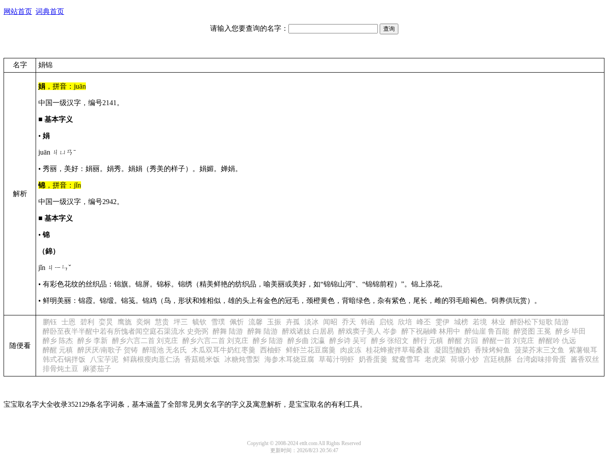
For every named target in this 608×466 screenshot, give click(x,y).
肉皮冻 (350, 350)
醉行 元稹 (428, 340)
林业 (498, 322)
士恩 (68, 322)
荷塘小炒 (464, 359)
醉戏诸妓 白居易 (308, 331)
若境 (480, 322)
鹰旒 (125, 322)
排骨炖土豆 (60, 368)
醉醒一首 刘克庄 (508, 340)
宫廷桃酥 (497, 359)
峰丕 (424, 322)
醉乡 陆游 (268, 340)
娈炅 (106, 322)
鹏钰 (50, 322)
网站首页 (18, 11)
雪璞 (218, 322)
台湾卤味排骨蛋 (541, 359)
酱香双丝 (585, 359)
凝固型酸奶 (452, 350)
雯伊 (442, 322)
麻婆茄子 (97, 368)
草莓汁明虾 (336, 359)
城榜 (461, 322)
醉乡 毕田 (570, 331)
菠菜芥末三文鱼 (539, 350)
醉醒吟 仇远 (557, 340)
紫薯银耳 (583, 350)
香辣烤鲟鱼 (492, 350)
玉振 (274, 322)
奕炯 (143, 322)
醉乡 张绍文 (390, 340)
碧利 (87, 322)
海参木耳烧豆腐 (289, 359)
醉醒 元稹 (58, 350)
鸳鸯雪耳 (406, 359)
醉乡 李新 (92, 340)
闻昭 (330, 322)
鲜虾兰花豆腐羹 (311, 350)
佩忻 (237, 322)
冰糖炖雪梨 (242, 359)
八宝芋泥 (104, 359)
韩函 (368, 322)
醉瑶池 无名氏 (164, 350)
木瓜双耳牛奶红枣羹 (223, 350)
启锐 (386, 322)
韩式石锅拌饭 (64, 359)
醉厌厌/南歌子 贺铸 (107, 350)
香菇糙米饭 (202, 359)
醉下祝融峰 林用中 (430, 331)
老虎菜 (435, 359)
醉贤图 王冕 (532, 331)
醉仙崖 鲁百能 (487, 331)
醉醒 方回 (463, 340)
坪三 (181, 322)
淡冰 (311, 322)
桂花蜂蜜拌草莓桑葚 (398, 350)
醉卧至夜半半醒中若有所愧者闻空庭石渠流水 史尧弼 (125, 331)
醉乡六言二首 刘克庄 (145, 340)
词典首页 (50, 11)
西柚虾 (270, 350)
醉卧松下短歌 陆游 (539, 322)
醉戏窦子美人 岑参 (367, 331)
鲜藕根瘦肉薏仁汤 (151, 359)
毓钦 (199, 322)
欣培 (405, 322)
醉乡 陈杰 (58, 340)
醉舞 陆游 (228, 331)
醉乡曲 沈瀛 (306, 340)
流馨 (255, 322)
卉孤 (293, 322)
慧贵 (162, 322)
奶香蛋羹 (373, 359)
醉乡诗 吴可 (348, 340)
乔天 (349, 322)
